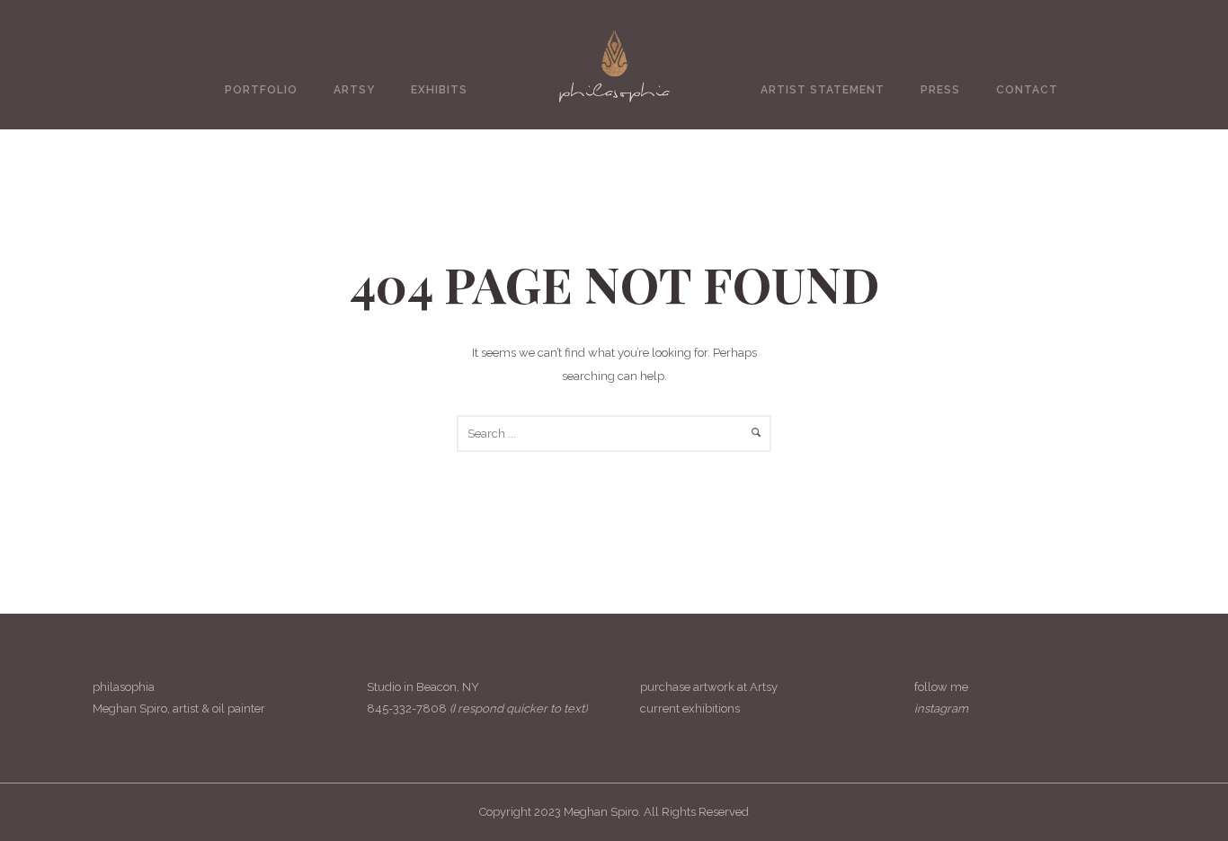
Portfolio (261, 90)
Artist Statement (823, 90)
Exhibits (439, 90)
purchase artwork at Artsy (709, 687)
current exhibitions (690, 708)
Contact (1027, 90)
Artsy (354, 90)
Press (940, 90)
